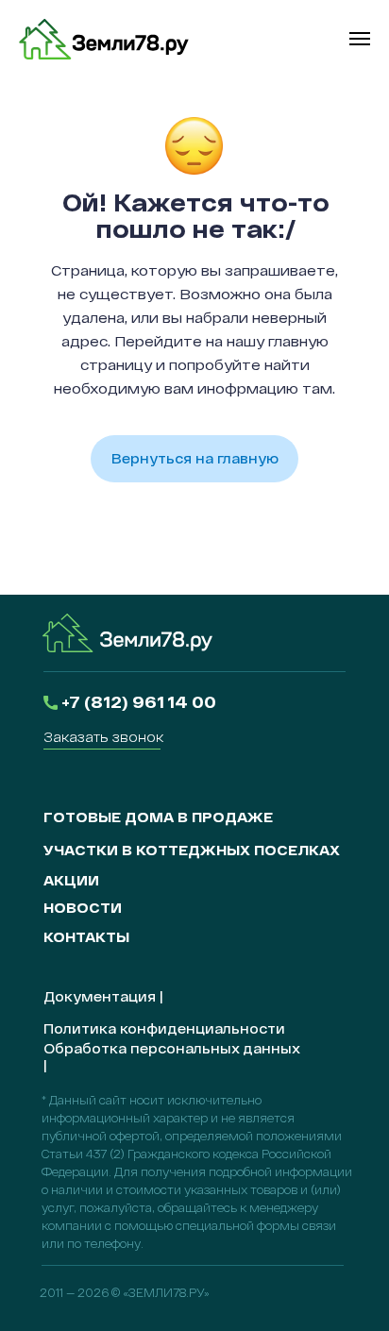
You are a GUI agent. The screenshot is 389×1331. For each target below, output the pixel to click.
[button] (103, 737)
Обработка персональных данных (171, 1048)
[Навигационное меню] (359, 38)
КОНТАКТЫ (86, 937)
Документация (99, 996)
